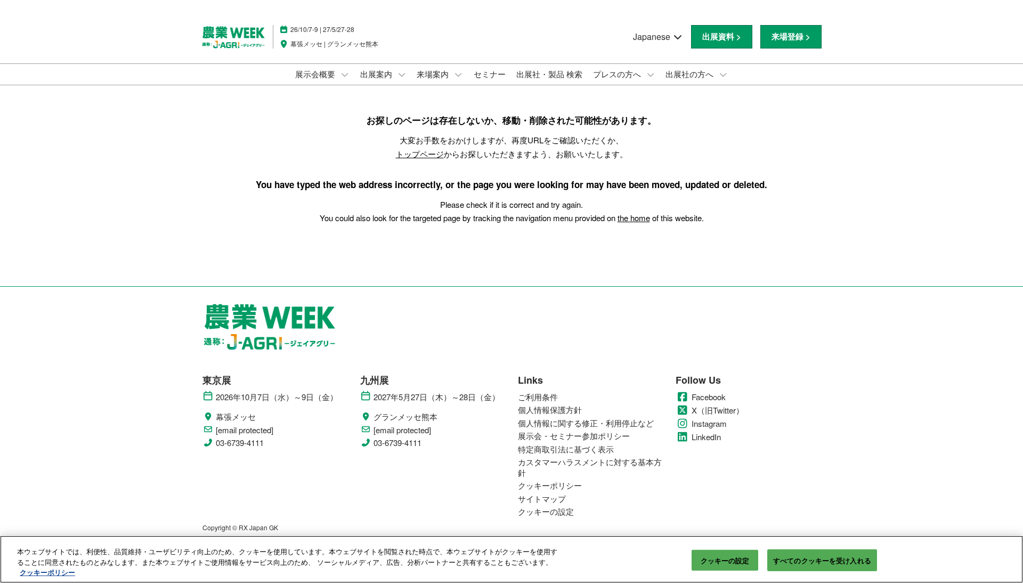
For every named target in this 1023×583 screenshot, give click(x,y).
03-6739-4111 (240, 443)
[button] (721, 36)
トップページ (420, 153)
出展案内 (377, 73)
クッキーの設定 (725, 560)
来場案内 (434, 73)
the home (634, 217)
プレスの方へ (618, 73)
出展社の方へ (690, 73)
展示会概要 (316, 73)
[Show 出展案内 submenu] (402, 74)
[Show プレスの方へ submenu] (650, 74)
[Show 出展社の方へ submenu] (723, 74)
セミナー (490, 73)
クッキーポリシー (47, 572)
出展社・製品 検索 (549, 73)
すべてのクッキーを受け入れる (822, 560)
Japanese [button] (652, 36)
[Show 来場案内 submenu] (458, 74)
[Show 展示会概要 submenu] (345, 74)
